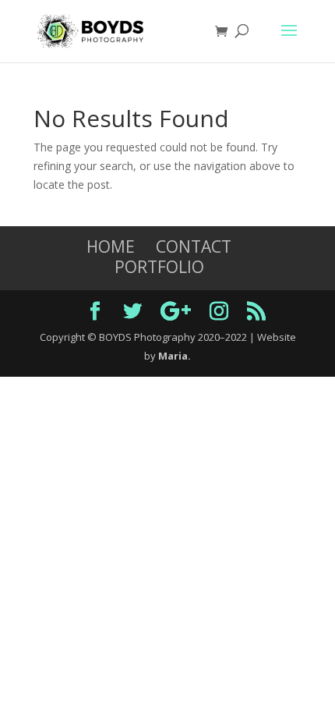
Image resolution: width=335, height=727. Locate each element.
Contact (193, 246)
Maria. (174, 356)
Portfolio (159, 267)
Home (110, 246)
